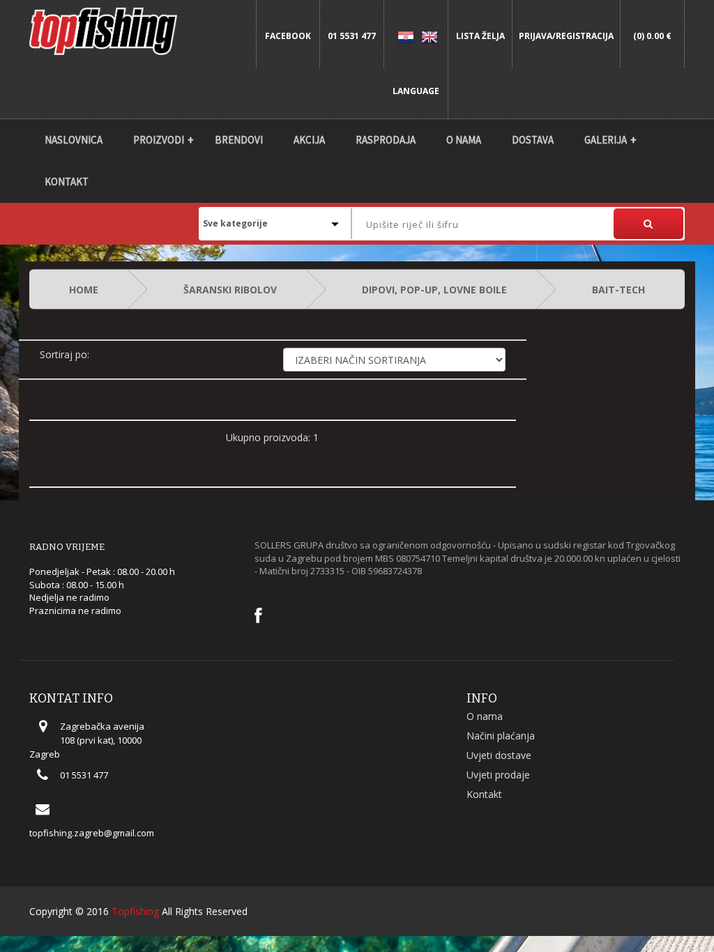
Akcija (309, 139)
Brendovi (239, 139)
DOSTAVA (533, 139)
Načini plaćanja (500, 735)
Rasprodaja (386, 139)
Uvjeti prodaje (498, 774)
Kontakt (67, 181)
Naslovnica (73, 139)
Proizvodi (158, 139)
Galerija (605, 139)
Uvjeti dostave (498, 755)
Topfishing (135, 911)
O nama (463, 139)
